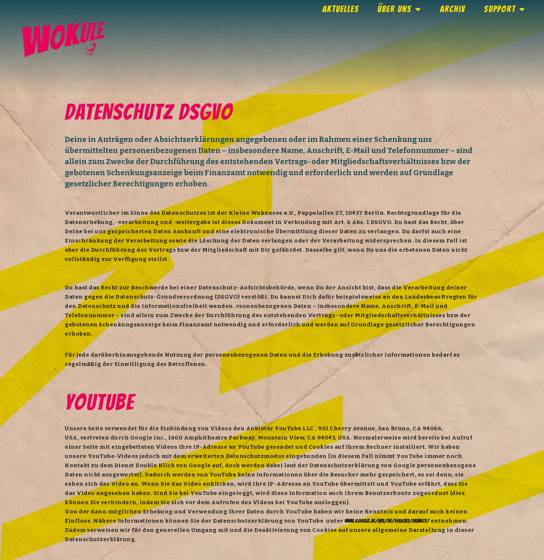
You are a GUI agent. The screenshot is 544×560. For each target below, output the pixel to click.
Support (500, 9)
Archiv (452, 9)
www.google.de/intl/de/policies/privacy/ (387, 521)
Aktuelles (340, 9)
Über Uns (394, 9)
